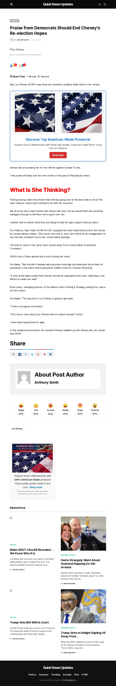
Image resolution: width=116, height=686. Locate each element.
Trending (55, 674)
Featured (64, 555)
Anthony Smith (47, 382)
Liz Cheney (17, 428)
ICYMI (85, 674)
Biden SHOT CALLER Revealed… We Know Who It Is (31, 551)
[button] (11, 4)
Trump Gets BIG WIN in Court (29, 622)
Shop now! (35, 487)
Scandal (67, 674)
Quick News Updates (58, 4)
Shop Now (58, 155)
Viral (76, 674)
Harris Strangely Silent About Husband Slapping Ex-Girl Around (80, 563)
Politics (14, 21)
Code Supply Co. (69, 680)
